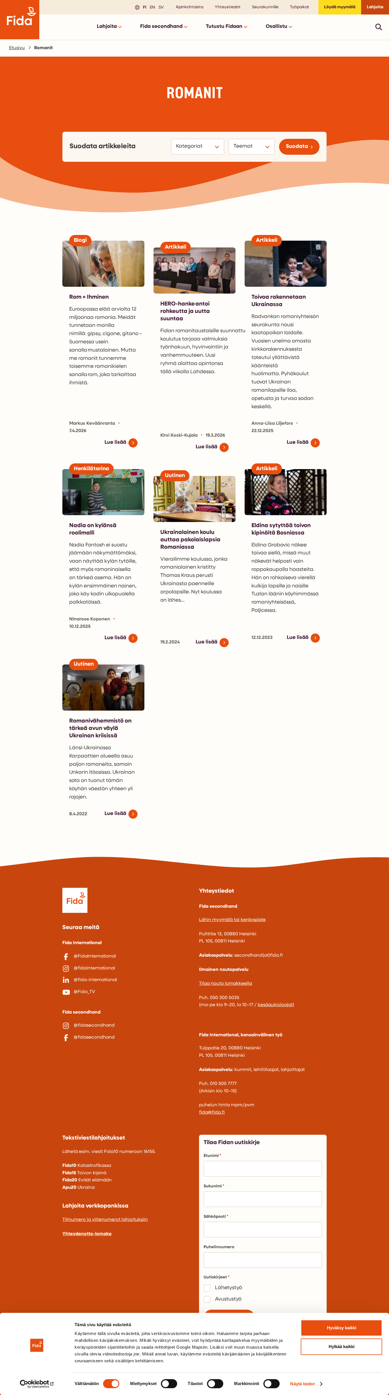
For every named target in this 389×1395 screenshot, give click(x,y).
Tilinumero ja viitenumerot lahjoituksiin (105, 1219)
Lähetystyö (228, 1288)
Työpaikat (299, 7)
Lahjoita (375, 7)
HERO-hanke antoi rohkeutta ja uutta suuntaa (185, 311)
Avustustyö (228, 1299)
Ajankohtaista (189, 7)
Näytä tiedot (302, 1383)
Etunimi (211, 1156)
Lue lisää (115, 442)
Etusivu (17, 48)
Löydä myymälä (339, 7)
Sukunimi (213, 1186)
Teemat (244, 146)
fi (143, 7)
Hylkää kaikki (342, 1346)
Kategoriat (190, 146)
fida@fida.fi (212, 1112)
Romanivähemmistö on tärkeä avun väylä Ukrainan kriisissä (100, 728)
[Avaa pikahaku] (378, 27)
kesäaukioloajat (275, 1005)
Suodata (297, 146)
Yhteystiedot (228, 7)
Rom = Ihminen (89, 297)
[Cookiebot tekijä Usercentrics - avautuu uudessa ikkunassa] (37, 1384)
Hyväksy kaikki (341, 1327)
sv (160, 7)
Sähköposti (215, 1217)
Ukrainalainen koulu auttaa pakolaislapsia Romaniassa (190, 540)
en (151, 7)
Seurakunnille (265, 7)
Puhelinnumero (219, 1247)
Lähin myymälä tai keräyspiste (232, 920)
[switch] (169, 1383)
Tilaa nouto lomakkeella (225, 983)
